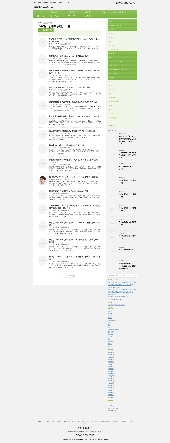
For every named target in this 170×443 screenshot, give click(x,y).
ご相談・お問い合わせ (119, 12)
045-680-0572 (126, 2)
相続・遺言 (112, 33)
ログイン (110, 403)
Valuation (110, 315)
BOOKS (111, 126)
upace (117, 299)
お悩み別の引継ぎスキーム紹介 (56, 16)
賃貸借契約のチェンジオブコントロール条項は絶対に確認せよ (74, 177)
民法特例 (111, 89)
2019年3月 (111, 364)
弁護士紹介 (88, 12)
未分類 (110, 337)
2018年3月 (111, 392)
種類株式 (111, 37)
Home (40, 12)
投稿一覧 (88, 16)
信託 (110, 41)
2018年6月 (111, 385)
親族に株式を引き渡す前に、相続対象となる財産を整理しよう (74, 102)
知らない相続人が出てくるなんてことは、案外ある (69, 87)
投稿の (111, 406)
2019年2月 (111, 366)
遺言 (110, 81)
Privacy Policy (72, 16)
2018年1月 (111, 397)
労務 (110, 106)
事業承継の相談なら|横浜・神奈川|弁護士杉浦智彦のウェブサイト (85, 431)
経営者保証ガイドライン (116, 49)
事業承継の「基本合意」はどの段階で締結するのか (69, 56)
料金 (103, 12)
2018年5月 (111, 388)
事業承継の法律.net (43, 7)
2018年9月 (111, 378)
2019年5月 (111, 359)
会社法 (111, 114)
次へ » (75, 276)
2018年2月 (111, 395)
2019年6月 (111, 357)
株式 (110, 93)
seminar (110, 313)
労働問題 (111, 45)
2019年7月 (111, 355)
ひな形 (110, 318)
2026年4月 (111, 352)
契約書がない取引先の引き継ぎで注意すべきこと (68, 145)
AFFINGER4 (104, 439)
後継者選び (112, 97)
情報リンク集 (41, 16)
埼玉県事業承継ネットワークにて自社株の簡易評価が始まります (127, 266)
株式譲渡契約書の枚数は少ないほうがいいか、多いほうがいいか (74, 116)
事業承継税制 (113, 118)
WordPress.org (112, 410)
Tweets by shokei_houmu (116, 305)
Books (109, 311)
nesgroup (111, 294)
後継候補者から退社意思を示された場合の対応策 (68, 191)
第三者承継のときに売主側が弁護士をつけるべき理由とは (72, 131)
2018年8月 (111, 380)
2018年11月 (111, 373)
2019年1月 (111, 369)
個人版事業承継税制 (126, 249)
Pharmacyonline (113, 287)
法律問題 (72, 12)
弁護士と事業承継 (65, 44)
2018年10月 (111, 376)
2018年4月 (111, 390)
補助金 (111, 85)
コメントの (113, 408)
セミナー (111, 122)
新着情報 (110, 334)
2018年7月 (111, 383)
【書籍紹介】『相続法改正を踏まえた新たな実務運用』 (127, 155)
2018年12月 (111, 371)
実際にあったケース (56, 12)
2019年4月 (111, 362)
